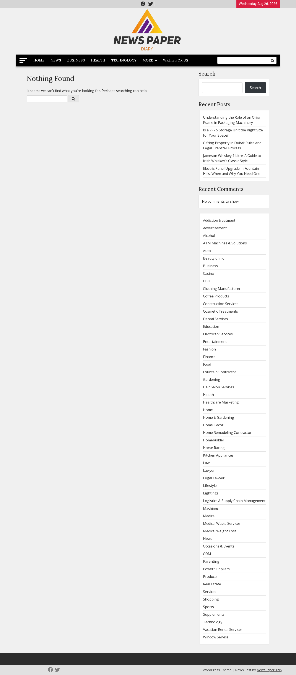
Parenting (211, 561)
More (148, 60)
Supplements (213, 614)
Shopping (211, 599)
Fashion (209, 349)
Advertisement (215, 228)
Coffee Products (216, 296)
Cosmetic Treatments (220, 311)
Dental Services (215, 319)
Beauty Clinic (213, 258)
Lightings (210, 493)
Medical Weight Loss (219, 531)
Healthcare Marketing (221, 402)
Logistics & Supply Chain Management (234, 500)
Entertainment (215, 341)
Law (206, 462)
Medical (209, 516)
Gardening (211, 379)
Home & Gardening (218, 417)
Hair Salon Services (218, 387)
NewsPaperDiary (269, 670)
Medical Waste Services (222, 523)
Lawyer (209, 470)
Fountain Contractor (219, 372)
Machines (211, 508)
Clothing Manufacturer (222, 288)
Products (210, 576)
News (55, 60)
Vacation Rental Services (222, 629)
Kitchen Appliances (218, 455)
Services (209, 591)
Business (76, 60)
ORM (207, 553)
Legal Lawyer (213, 478)
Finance (209, 356)
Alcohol (209, 235)
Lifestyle (210, 485)
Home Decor (213, 425)
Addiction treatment (219, 220)
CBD (206, 281)
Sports (208, 606)
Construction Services (220, 303)
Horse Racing (214, 447)
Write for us (175, 60)
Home (38, 60)
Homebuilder (213, 440)
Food (207, 364)
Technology (124, 60)
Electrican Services (218, 334)
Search (207, 73)
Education (211, 326)
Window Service (215, 637)
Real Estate (212, 584)
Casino (208, 273)
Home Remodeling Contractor (227, 432)
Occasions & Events (218, 546)
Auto (207, 250)
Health (98, 60)
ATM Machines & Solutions (225, 243)
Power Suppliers (216, 569)
